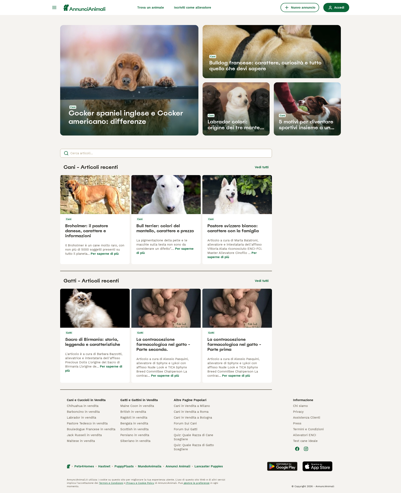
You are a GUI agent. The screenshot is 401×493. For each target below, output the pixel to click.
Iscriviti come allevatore (192, 7)
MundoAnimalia (149, 466)
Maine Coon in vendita (137, 406)
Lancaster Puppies (208, 466)
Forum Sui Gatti (185, 429)
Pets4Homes (84, 466)
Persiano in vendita (134, 435)
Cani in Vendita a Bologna (193, 417)
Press (297, 423)
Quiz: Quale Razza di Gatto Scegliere (194, 447)
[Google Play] (282, 466)
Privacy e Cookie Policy (140, 483)
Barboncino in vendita (83, 412)
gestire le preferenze (196, 483)
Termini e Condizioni (308, 429)
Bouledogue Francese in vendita (91, 429)
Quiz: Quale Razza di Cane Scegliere (193, 437)
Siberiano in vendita (135, 441)
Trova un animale (150, 7)
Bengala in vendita (134, 423)
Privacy (298, 412)
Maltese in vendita (81, 441)
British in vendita (133, 412)
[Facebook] (297, 449)
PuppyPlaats (124, 466)
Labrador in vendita (81, 417)
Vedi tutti (262, 167)
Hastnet (104, 466)
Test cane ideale (305, 441)
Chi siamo (300, 406)
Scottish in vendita (134, 429)
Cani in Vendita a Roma (191, 412)
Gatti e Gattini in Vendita (139, 400)
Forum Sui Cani (185, 423)
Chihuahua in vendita (82, 406)
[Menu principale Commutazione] (54, 7)
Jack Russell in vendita (84, 435)
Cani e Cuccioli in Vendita (86, 400)
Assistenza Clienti (306, 417)
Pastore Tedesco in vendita (87, 423)
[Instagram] (306, 449)
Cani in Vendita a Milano (192, 406)
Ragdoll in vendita (133, 417)
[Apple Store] (317, 466)
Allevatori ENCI (304, 435)
